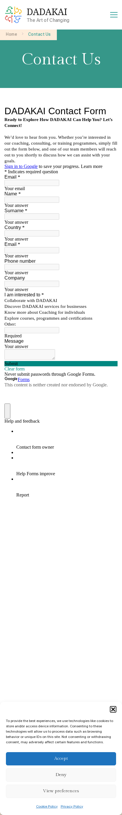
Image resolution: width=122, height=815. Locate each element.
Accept (61, 758)
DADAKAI (47, 11)
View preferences (61, 790)
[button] (113, 709)
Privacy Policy (72, 806)
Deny (61, 774)
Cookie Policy (47, 806)
